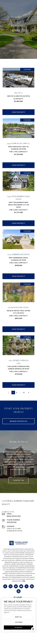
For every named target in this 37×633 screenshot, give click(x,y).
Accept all (18, 627)
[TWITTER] (27, 586)
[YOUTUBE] (21, 586)
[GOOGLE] (32, 586)
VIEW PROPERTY (18, 112)
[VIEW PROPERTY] (18, 110)
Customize (18, 622)
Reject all (18, 617)
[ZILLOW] (19, 591)
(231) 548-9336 (11, 522)
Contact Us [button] (18, 480)
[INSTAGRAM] (11, 586)
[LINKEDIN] (16, 586)
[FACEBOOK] (5, 586)
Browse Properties (18, 421)
